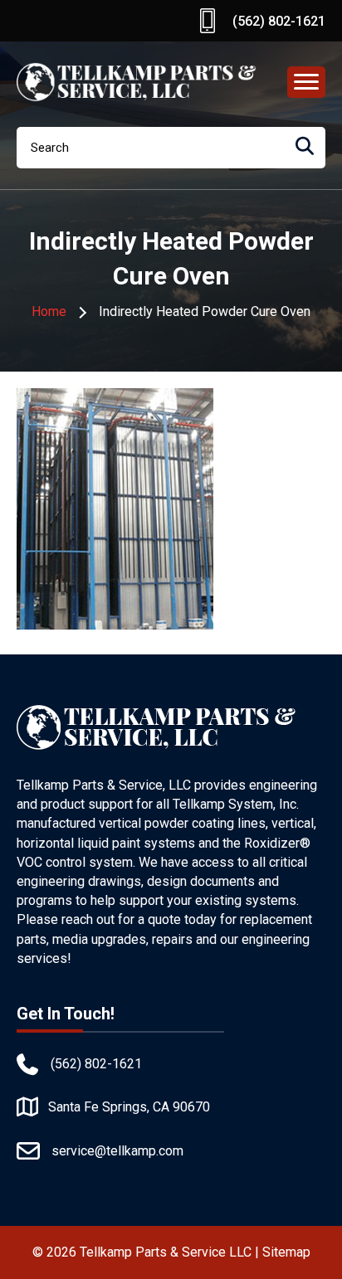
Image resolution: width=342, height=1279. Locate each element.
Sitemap (286, 1252)
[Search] (304, 147)
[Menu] (306, 82)
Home (49, 311)
